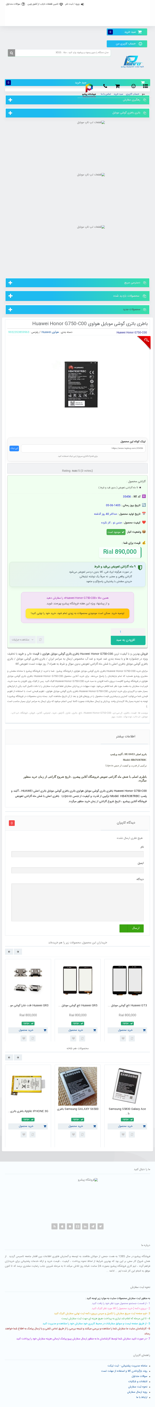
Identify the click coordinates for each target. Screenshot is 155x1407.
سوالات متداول (13, 4)
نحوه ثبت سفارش (137, 1387)
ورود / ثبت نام (72, 4)
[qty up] (142, 632)
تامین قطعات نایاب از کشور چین (42, 4)
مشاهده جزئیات (20, 639)
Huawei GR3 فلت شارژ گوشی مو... (28, 1005)
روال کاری (77, 13)
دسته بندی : (66, 332)
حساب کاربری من (126, 43)
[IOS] (62, 1226)
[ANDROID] (70, 1226)
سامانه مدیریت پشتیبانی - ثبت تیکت (127, 1366)
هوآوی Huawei (50, 332)
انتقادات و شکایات (137, 1381)
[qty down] (134, 632)
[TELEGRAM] (93, 1226)
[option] (28, 1001)
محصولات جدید (131, 309)
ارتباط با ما (141, 1397)
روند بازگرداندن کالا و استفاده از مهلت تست (124, 1371)
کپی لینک (14, 448)
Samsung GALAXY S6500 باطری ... (77, 1111)
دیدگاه (140, 879)
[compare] (40, 639)
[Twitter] (100, 1226)
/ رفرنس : (35, 332)
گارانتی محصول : (136, 481)
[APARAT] (77, 1226)
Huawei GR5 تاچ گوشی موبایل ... (77, 1005)
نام (142, 847)
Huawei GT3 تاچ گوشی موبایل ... (127, 1005)
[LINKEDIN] (85, 1226)
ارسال (135, 927)
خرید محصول (26, 1030)
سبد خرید (123, 32)
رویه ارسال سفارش (137, 1392)
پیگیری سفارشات (77, 21)
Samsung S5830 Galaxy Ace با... (127, 1111)
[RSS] (54, 1226)
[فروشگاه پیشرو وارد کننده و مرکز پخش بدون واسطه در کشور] (133, 62)
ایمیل (141, 863)
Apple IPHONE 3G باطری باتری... (28, 1111)
